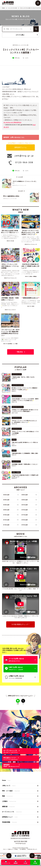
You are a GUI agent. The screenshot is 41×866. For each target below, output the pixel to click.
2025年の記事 (29, 494)
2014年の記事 (11, 524)
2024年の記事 (11, 499)
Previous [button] (9, 855)
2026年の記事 (11, 494)
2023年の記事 (29, 499)
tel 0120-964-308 (20, 841)
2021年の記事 (29, 504)
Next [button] (32, 855)
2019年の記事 (29, 509)
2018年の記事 (11, 514)
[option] (20, 855)
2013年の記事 (29, 524)
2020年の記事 (11, 509)
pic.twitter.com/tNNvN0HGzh (12, 122)
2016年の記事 (11, 519)
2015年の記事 (29, 519)
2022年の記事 (11, 504)
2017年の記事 (29, 514)
